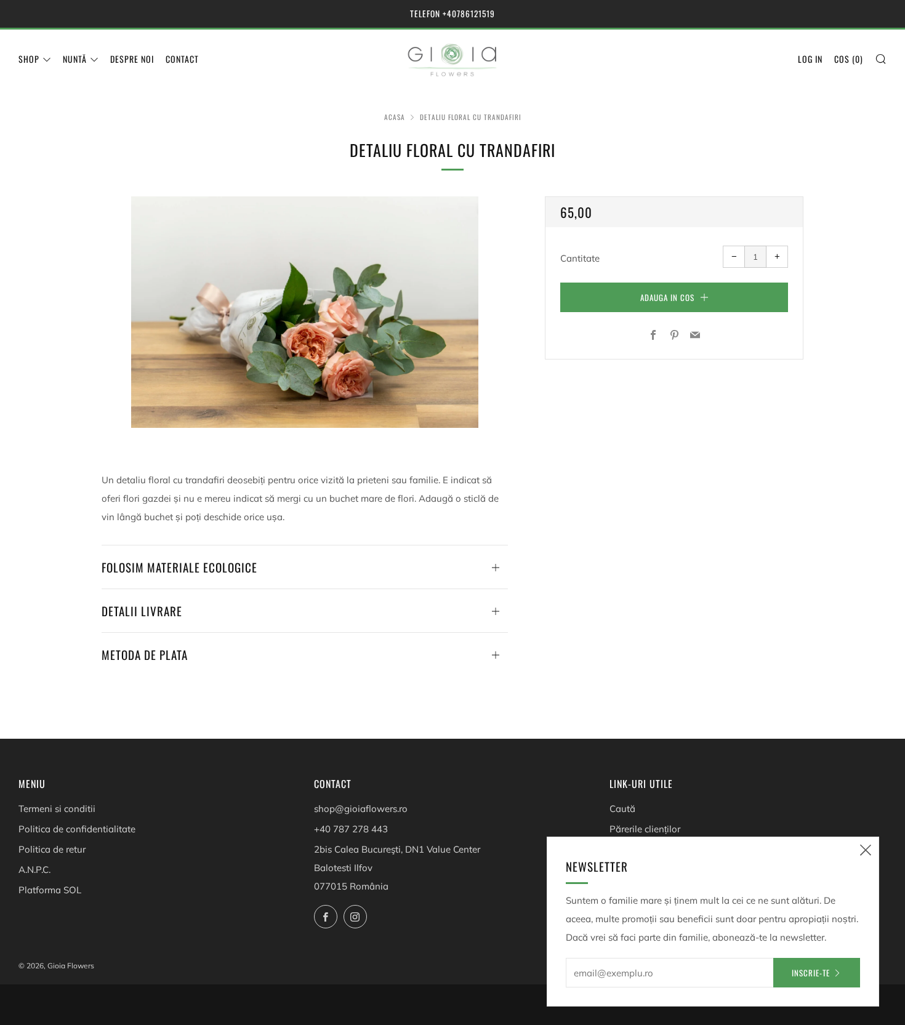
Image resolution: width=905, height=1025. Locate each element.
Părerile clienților (644, 829)
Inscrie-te (811, 973)
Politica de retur (52, 849)
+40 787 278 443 (351, 829)
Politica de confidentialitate (76, 829)
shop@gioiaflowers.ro (361, 808)
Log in (810, 58)
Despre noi (132, 58)
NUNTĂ (75, 58)
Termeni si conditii (56, 808)
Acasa (394, 117)
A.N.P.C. (34, 869)
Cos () (848, 58)
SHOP (28, 58)
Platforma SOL (49, 890)
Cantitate (580, 258)
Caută (622, 808)
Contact (182, 58)
